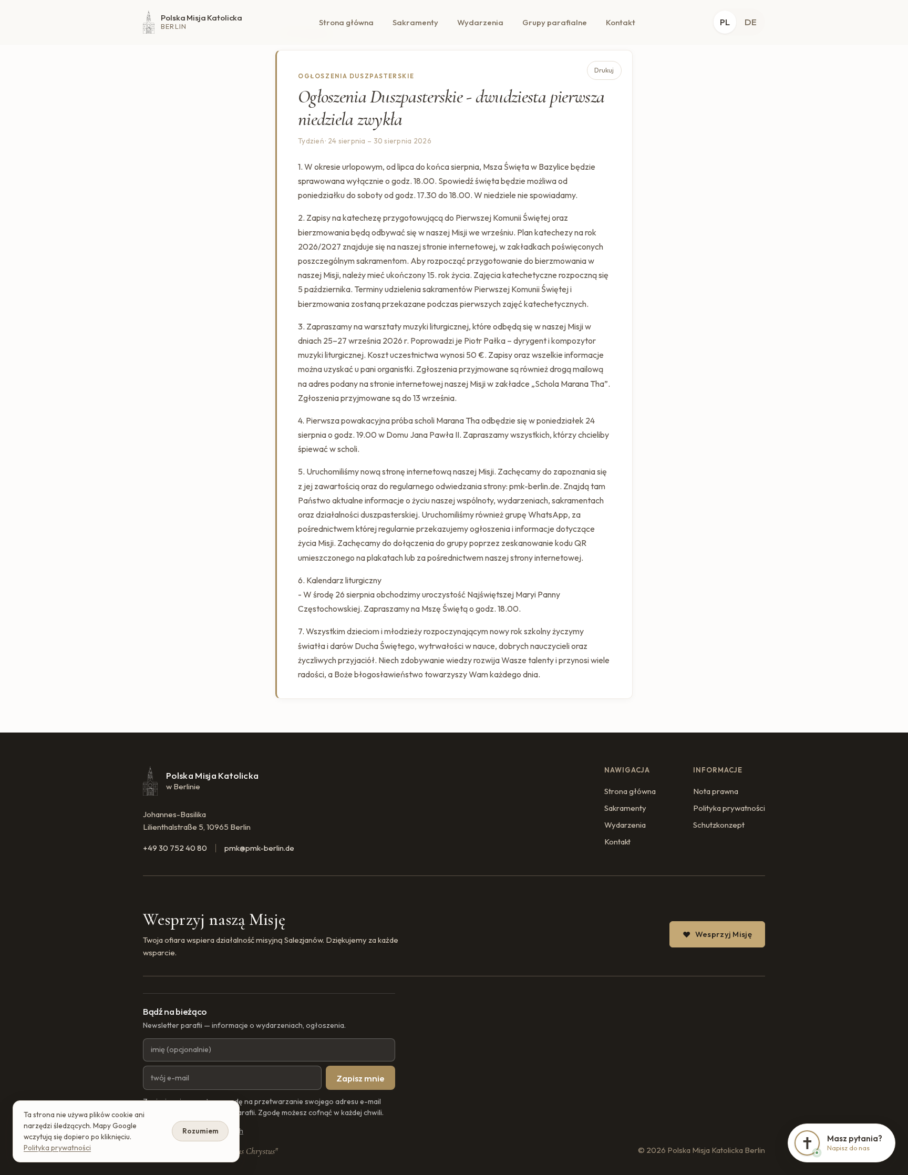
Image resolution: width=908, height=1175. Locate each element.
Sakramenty (415, 22)
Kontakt (620, 22)
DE (751, 21)
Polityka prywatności (729, 808)
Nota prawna (715, 791)
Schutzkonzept (719, 825)
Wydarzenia (480, 22)
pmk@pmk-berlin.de (259, 848)
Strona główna (346, 22)
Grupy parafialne (554, 22)
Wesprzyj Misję (723, 934)
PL (725, 21)
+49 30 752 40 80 (175, 848)
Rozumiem (200, 1131)
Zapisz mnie (360, 1078)
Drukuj (604, 70)
